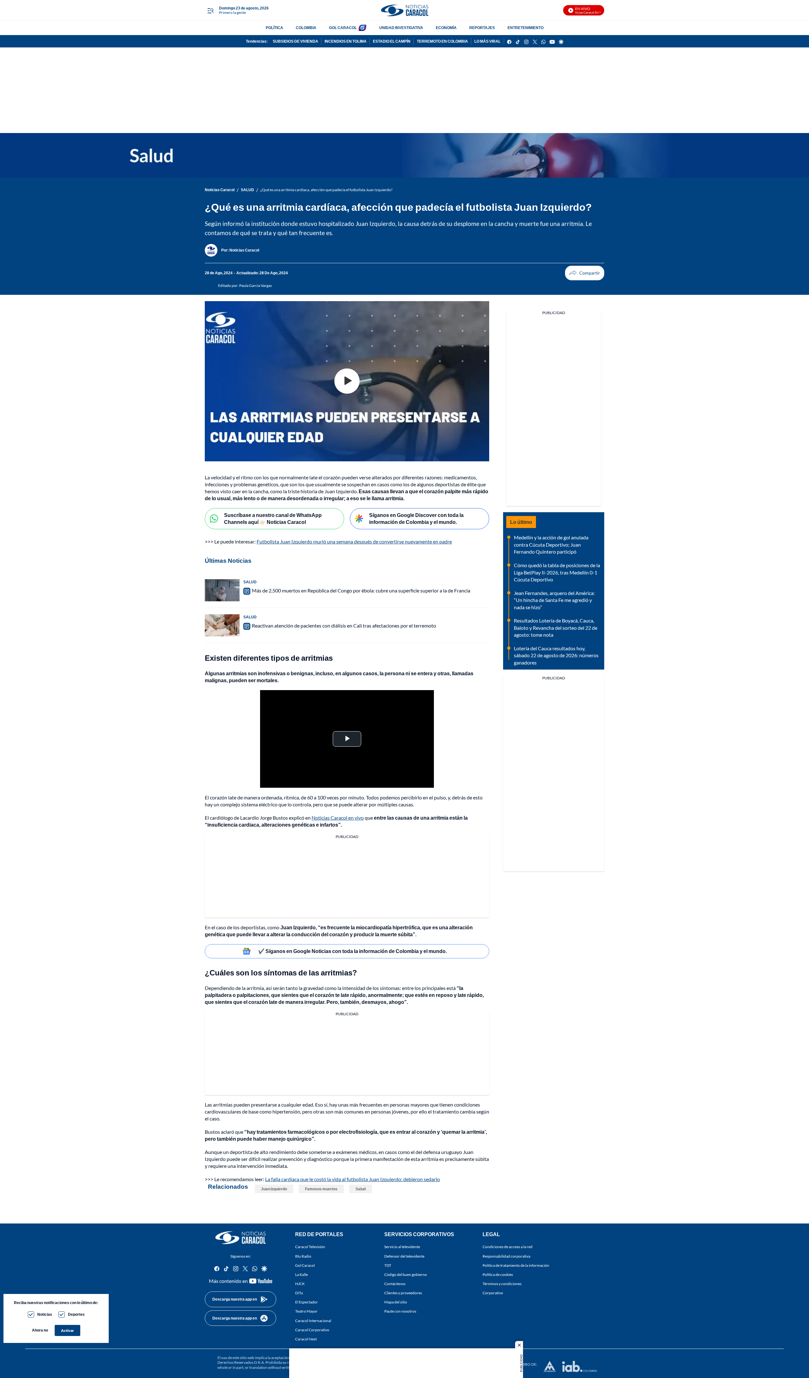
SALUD (247, 189)
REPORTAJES (482, 27)
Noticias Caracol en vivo (338, 818)
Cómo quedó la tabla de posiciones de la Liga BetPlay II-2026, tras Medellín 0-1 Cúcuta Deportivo (557, 572)
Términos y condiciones (502, 1283)
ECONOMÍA (446, 27)
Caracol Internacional (313, 1320)
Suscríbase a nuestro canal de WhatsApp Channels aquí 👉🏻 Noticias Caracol (273, 518)
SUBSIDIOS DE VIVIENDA (295, 41)
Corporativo (493, 1292)
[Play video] (347, 381)
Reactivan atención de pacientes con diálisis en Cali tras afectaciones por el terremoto (344, 625)
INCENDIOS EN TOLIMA (346, 41)
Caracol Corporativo (312, 1329)
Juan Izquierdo (274, 1189)
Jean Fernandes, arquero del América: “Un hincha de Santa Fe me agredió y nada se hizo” (554, 600)
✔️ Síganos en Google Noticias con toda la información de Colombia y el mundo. (352, 951)
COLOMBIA (306, 27)
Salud (361, 1189)
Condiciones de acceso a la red (507, 1247)
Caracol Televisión (310, 1247)
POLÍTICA (274, 27)
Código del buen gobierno (405, 1274)
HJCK (300, 1283)
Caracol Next (306, 1339)
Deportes (76, 1314)
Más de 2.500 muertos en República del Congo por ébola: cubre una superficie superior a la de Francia (361, 590)
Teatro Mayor (306, 1311)
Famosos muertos (321, 1189)
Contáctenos (394, 1283)
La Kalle (301, 1274)
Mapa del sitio (395, 1302)
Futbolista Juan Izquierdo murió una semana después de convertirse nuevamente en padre (354, 541)
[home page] (404, 10)
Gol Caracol (305, 1265)
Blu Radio (303, 1256)
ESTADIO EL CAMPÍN (392, 41)
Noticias (44, 1314)
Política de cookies (498, 1274)
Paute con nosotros (400, 1311)
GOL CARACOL (343, 27)
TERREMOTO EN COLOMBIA (442, 41)
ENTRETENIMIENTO (526, 27)
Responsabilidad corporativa (506, 1256)
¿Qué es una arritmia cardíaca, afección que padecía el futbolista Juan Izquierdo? (326, 189)
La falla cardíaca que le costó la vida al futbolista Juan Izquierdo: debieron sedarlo (352, 1179)
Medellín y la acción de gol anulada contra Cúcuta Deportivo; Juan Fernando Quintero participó (551, 544)
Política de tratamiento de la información (516, 1265)
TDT (387, 1265)
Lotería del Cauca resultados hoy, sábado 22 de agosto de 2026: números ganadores (556, 655)
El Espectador (306, 1302)
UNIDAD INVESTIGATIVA (401, 27)
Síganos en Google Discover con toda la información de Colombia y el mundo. (416, 518)
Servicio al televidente (402, 1247)
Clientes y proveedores (403, 1292)
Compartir (584, 273)
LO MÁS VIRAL (487, 41)
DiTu (299, 1292)
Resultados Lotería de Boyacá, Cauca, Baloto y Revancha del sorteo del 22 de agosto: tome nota (555, 627)
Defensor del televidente (404, 1256)
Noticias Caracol (219, 189)
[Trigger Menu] (210, 10)
